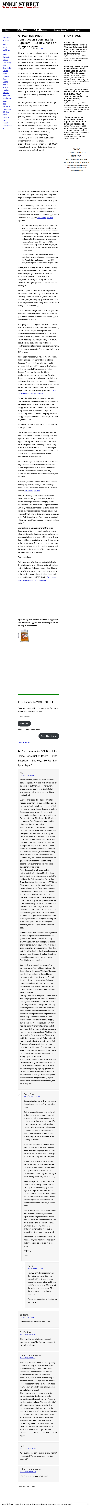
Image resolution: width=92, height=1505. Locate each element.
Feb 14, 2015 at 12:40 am (28, 1472)
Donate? (77, 30)
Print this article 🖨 (48, 736)
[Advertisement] (50, 22)
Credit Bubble (7, 68)
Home (7, 30)
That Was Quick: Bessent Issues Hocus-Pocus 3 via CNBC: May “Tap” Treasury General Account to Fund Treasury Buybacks (76, 95)
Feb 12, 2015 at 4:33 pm (27, 1358)
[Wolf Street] (21, 7)
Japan (5, 101)
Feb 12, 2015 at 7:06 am (27, 1317)
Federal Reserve (40, 30)
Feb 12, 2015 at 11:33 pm (28, 1448)
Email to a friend (24, 742)
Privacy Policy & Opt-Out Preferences (59, 1504)
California (6, 57)
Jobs (4, 104)
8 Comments (45, 49)
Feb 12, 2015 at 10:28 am (31, 1096)
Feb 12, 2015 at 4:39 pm (35, 1268)
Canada (5, 60)
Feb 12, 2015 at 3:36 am (27, 775)
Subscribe (24, 723)
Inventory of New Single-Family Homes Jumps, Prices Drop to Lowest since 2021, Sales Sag (76, 69)
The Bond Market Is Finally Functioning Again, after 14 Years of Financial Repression (75, 120)
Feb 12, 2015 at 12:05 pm (28, 1334)
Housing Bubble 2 (61, 30)
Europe (5, 82)
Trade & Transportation (7, 125)
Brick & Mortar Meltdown (6, 47)
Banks (5, 54)
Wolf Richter (22, 30)
